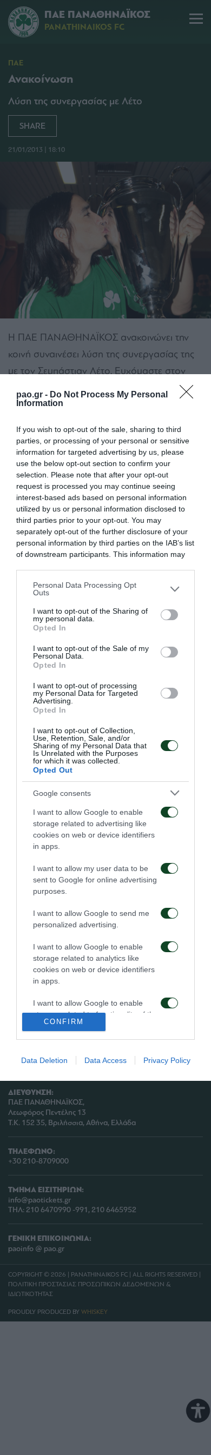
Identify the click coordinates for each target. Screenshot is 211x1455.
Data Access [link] (105, 1060)
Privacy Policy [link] (166, 1060)
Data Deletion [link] (44, 1060)
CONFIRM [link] (64, 1022)
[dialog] (105, 727)
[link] (190, 395)
